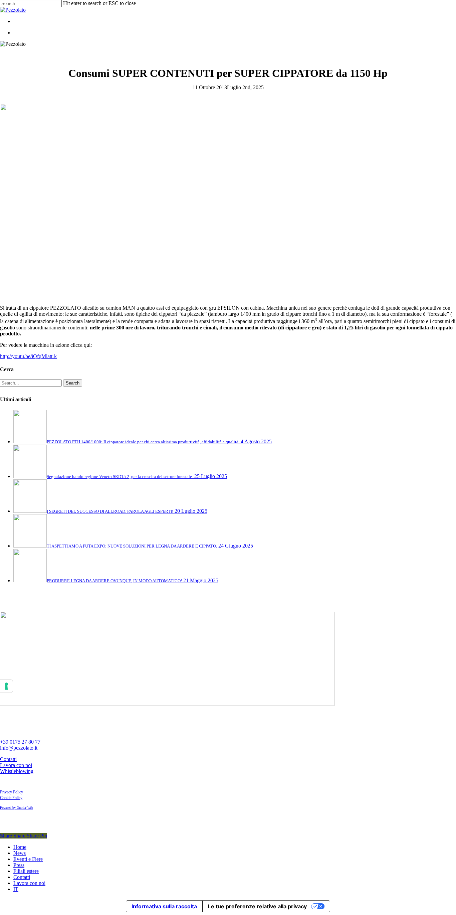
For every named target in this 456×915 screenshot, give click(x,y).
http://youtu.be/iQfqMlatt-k (28, 356)
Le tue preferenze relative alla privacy (257, 906)
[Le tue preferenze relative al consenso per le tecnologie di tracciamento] (6, 686)
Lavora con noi (16, 765)
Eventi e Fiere (28, 859)
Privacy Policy (11, 792)
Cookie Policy (11, 797)
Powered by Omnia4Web (16, 807)
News (19, 853)
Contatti (8, 759)
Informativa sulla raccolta (164, 906)
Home (19, 847)
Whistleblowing (16, 771)
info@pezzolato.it (18, 748)
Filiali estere (26, 871)
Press (18, 865)
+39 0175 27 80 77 (20, 742)
